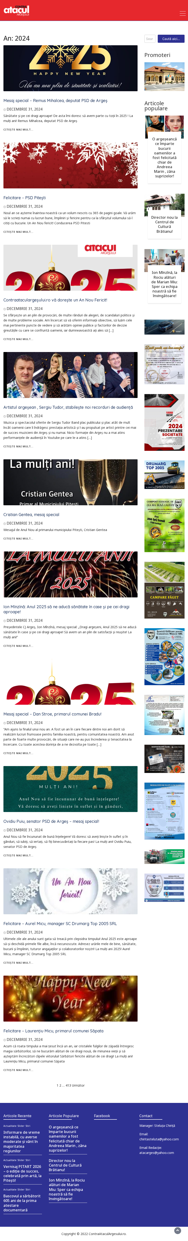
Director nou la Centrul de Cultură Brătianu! (164, 224)
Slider (21, 1125)
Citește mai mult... (18, 129)
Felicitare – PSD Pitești (24, 197)
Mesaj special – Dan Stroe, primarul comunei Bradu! (52, 714)
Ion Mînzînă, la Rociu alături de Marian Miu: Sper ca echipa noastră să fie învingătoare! (164, 284)
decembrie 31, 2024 (24, 109)
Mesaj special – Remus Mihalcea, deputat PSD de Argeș (55, 100)
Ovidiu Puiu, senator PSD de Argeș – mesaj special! (51, 821)
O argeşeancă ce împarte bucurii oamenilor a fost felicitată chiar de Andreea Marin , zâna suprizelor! (164, 157)
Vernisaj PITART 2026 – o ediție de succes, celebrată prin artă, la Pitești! (22, 1173)
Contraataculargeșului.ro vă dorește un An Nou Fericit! (55, 300)
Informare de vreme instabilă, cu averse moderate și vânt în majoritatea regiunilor (21, 1141)
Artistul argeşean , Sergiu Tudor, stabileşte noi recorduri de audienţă (68, 407)
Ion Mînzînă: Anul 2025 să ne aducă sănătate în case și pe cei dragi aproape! (66, 609)
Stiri (28, 1125)
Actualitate (10, 1125)
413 (68, 1085)
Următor (78, 1085)
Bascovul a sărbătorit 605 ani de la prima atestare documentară (22, 1202)
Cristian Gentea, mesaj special (31, 514)
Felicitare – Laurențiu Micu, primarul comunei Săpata (53, 1031)
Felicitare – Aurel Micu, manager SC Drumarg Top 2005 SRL (60, 923)
